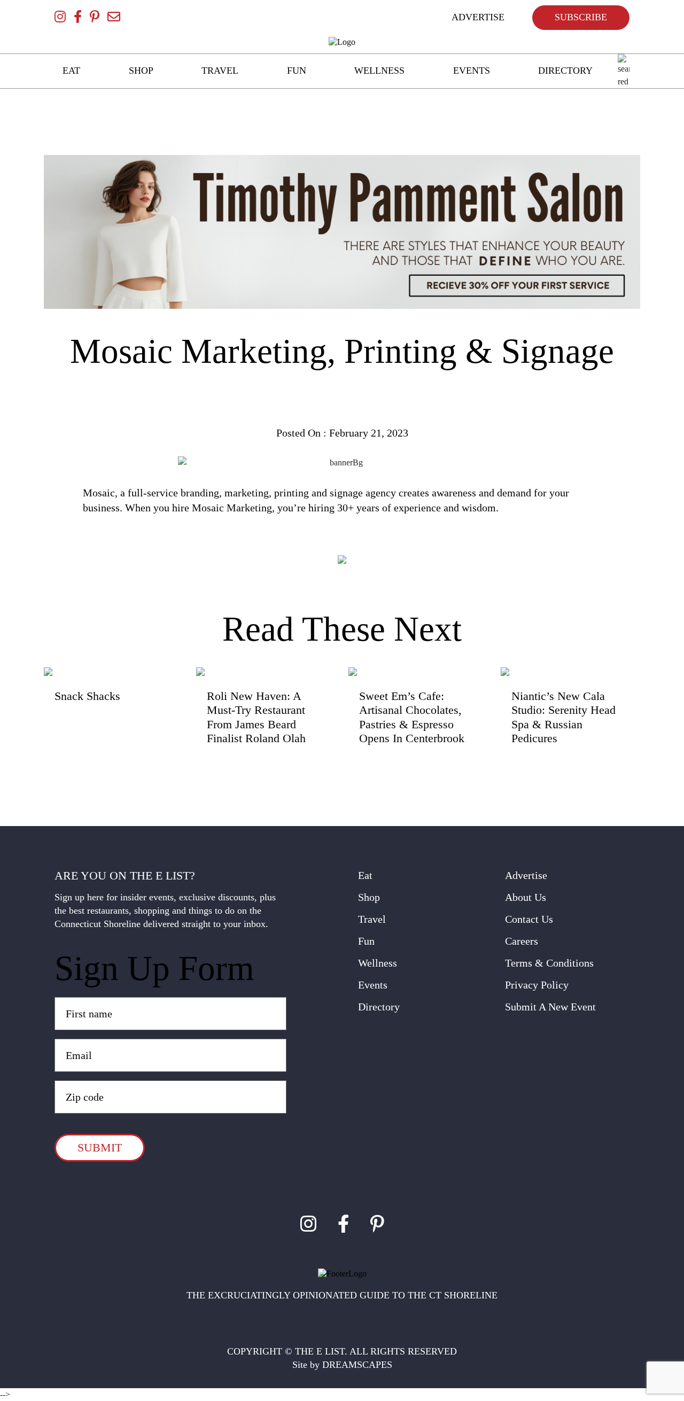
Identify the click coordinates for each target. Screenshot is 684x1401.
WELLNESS (379, 70)
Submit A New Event (550, 1007)
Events (372, 985)
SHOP (141, 70)
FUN (296, 70)
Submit (99, 1147)
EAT (71, 70)
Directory (379, 1007)
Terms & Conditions (549, 963)
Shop (369, 897)
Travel (372, 919)
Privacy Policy (537, 985)
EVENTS (471, 70)
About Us (525, 897)
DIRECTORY (565, 70)
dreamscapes (357, 1364)
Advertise (526, 875)
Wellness (377, 963)
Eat (365, 875)
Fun (366, 941)
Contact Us (529, 919)
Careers (521, 941)
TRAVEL (219, 70)
